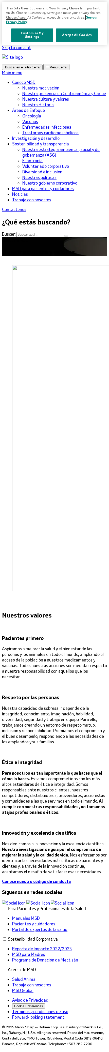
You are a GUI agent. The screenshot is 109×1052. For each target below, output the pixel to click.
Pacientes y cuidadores (33, 924)
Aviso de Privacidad (30, 1000)
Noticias (20, 194)
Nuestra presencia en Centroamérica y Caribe (64, 93)
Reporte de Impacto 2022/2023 (42, 949)
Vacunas (30, 121)
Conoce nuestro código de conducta (36, 881)
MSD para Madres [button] (28, 954)
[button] (14, 903)
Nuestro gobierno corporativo (49, 183)
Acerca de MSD (22, 969)
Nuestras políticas (39, 177)
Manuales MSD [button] (26, 918)
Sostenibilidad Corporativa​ (33, 939)
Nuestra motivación (40, 88)
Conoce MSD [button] (23, 82)
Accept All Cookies (77, 35)
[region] (54, 23)
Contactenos (14, 209)
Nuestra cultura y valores (45, 99)
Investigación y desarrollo (36, 138)
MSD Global (22, 990)
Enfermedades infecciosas (46, 127)
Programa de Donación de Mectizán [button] (45, 960)
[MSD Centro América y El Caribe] (12, 57)
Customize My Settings (32, 35)
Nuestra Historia (38, 105)
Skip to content (16, 47)
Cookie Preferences (28, 1006)
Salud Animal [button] (24, 979)
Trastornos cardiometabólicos (50, 133)
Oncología (31, 116)
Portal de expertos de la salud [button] (39, 929)
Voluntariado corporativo (45, 166)
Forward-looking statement (38, 1017)
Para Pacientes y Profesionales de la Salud (47, 908)
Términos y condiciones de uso (40, 1011)
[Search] (66, 235)
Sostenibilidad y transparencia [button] (40, 144)
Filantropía (32, 160)
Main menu (12, 73)
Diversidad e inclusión (42, 172)
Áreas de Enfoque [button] (28, 110)
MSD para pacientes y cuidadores (43, 188)
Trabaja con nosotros (31, 200)
